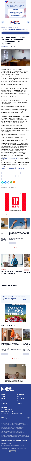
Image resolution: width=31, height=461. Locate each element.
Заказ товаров (21, 398)
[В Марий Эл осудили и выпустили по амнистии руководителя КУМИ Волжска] (19, 223)
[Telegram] (8, 182)
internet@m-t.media (8, 411)
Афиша (3, 396)
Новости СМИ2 (5, 289)
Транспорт (4, 401)
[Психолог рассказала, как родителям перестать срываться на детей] (11, 334)
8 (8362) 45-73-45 (7, 409)
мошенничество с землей (8, 176)
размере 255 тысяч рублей (9, 158)
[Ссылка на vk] (2, 418)
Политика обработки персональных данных (14, 440)
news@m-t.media (19, 301)
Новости (3, 394)
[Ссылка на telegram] (6, 418)
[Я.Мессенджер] (2, 182)
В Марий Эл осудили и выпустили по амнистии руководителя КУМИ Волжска (19, 233)
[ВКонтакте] (5, 182)
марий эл (4, 178)
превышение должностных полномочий (11, 173)
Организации (20, 394)
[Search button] (28, 22)
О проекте (4, 403)
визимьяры (22, 176)
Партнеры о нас (6, 443)
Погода (19, 401)
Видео (19, 396)
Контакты (4, 407)
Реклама (19, 403)
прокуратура (12, 178)
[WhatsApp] (11, 182)
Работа (3, 398)
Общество (4, 46)
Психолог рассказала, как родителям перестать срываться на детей (11, 344)
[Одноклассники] (14, 182)
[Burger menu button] (2, 22)
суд (17, 176)
